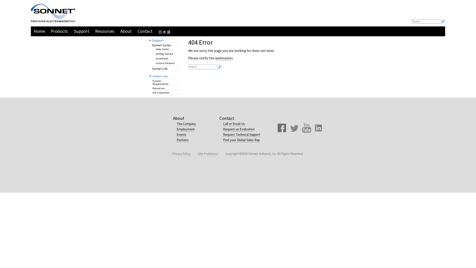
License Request (165, 63)
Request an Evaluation (239, 129)
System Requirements (160, 82)
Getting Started (164, 53)
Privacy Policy (181, 154)
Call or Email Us (234, 124)
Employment (186, 129)
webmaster (224, 58)
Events (181, 134)
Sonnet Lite (160, 69)
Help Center (162, 49)
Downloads (162, 58)
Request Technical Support (241, 134)
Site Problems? (208, 154)
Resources (158, 88)
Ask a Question (160, 92)
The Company (186, 124)
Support (157, 40)
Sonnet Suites (161, 45)
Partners (183, 140)
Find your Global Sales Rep (241, 140)
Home (39, 31)
